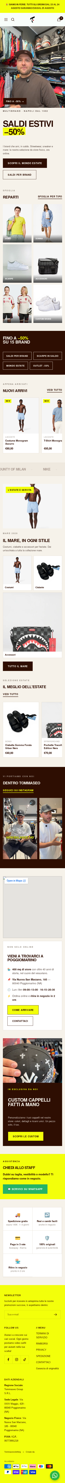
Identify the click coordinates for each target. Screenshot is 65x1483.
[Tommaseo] (32, 67)
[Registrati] (55, 1314)
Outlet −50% (41, 365)
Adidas (41, 469)
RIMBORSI (42, 1343)
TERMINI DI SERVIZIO (42, 1335)
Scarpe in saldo (47, 355)
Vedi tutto (54, 390)
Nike (14, 469)
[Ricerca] (12, 19)
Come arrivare (23, 1010)
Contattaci (20, 1021)
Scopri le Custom (26, 1136)
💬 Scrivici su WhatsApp (25, 1189)
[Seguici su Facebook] (8, 1360)
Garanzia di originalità (47, 1368)
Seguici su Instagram (18, 790)
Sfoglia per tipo (50, 196)
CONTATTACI (43, 1362)
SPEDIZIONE (43, 1356)
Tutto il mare (18, 666)
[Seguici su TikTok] (25, 1360)
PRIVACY (41, 1349)
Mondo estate (15, 365)
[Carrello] (59, 19)
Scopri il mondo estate (25, 163)
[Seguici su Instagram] (16, 1360)
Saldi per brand (19, 174)
